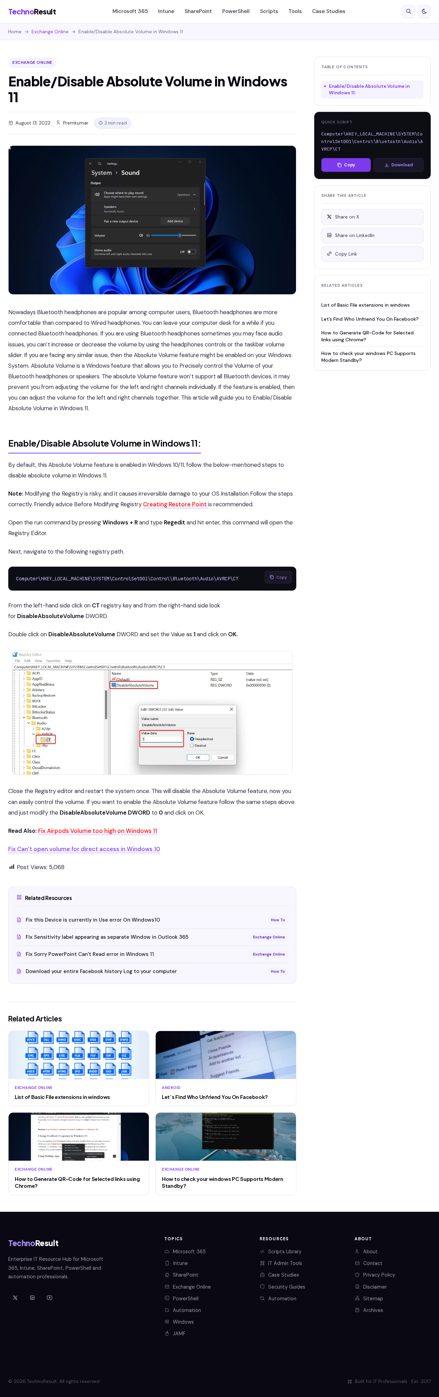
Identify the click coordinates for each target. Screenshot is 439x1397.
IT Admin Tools (285, 1263)
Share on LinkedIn (355, 235)
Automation (187, 1310)
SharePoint (198, 11)
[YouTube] (49, 1298)
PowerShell (236, 11)
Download (402, 165)
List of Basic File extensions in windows (365, 305)
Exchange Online (50, 32)
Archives (373, 1310)
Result (32, 11)
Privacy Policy (379, 1275)
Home (15, 32)
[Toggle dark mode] (424, 11)
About (370, 1251)
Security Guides (286, 1287)
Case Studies (328, 11)
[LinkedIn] (32, 1298)
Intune (166, 11)
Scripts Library (284, 1251)
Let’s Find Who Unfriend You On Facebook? (370, 319)
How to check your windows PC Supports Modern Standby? (368, 356)
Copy (281, 577)
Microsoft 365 (130, 11)
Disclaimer (375, 1287)
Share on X (347, 217)
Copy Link (346, 254)
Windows (183, 1322)
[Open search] (408, 11)
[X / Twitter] (15, 1298)
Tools (295, 11)
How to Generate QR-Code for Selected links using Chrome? (367, 336)
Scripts (269, 11)
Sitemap (373, 1298)
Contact (373, 1263)
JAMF (179, 1333)
